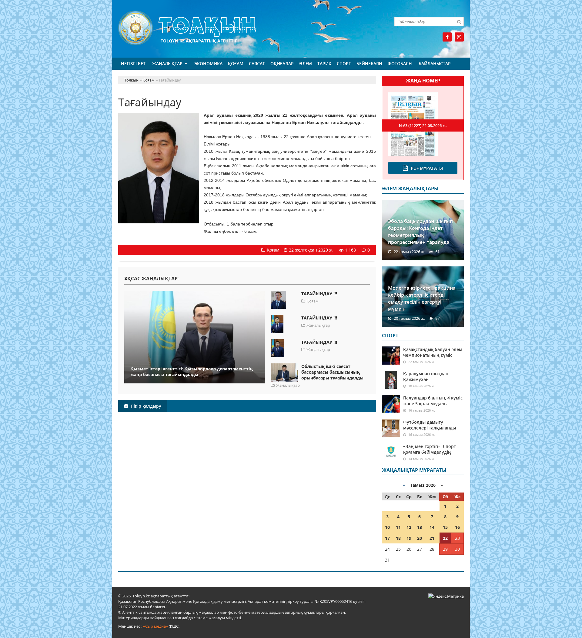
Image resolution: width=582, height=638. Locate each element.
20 (419, 538)
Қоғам (235, 63)
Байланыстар (435, 63)
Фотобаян (400, 63)
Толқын (247, 28)
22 (445, 538)
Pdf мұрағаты (427, 168)
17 (387, 538)
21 (432, 538)
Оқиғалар (282, 63)
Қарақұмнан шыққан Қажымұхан (425, 376)
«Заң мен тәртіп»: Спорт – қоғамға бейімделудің (431, 449)
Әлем (305, 63)
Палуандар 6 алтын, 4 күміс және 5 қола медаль (433, 400)
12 (408, 527)
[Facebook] (447, 37)
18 (398, 538)
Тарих (324, 63)
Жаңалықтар (167, 63)
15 (445, 527)
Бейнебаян (369, 63)
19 (408, 538)
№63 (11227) (423, 125)
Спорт (344, 63)
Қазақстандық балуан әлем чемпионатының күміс (432, 352)
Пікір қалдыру (145, 406)
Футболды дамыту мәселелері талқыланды (429, 425)
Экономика (208, 63)
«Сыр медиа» (155, 626)
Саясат (257, 63)
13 (419, 527)
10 (387, 527)
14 (432, 527)
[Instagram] (459, 37)
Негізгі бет (133, 63)
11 (398, 527)
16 (457, 527)
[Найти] (458, 21)
